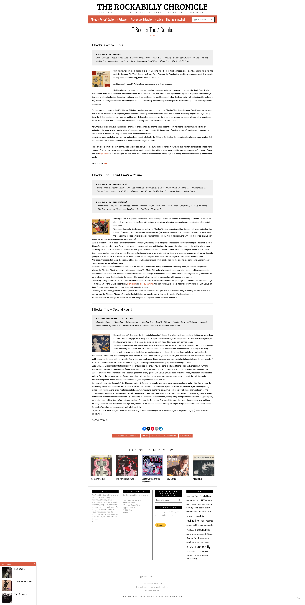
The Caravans (20, 594)
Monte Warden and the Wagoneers (151, 480)
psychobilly (203, 529)
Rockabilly (156, 436)
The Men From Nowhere (125, 479)
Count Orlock (197, 501)
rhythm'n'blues (207, 534)
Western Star (205, 555)
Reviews (152, 35)
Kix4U (190, 516)
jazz (211, 511)
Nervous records (205, 521)
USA (195, 555)
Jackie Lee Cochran (23, 581)
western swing (191, 558)
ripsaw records (204, 542)
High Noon (103, 154)
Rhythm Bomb (192, 538)
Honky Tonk (198, 511)
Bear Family (200, 496)
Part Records (191, 530)
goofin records (198, 508)
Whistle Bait (198, 479)
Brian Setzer (190, 501)
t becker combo (170, 436)
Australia (191, 496)
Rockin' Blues (197, 552)
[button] (212, 19)
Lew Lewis (171, 479)
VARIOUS (198, 555)
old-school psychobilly (203, 525)
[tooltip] (144, 429)
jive (187, 516)
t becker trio (185, 436)
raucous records (191, 534)
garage (204, 504)
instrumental (205, 511)
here (105, 163)
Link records (196, 516)
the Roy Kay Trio (146, 284)
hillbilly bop (190, 511)
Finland (194, 504)
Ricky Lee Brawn (196, 542)
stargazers (204, 552)
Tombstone (189, 555)
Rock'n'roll (191, 547)
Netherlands (190, 525)
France (145, 436)
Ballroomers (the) (98, 479)
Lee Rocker (19, 569)
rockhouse (189, 552)
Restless (199, 534)
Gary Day (209, 504)
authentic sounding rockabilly (126, 436)
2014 (187, 496)
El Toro (204, 500)
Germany (189, 508)
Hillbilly (207, 508)
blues (208, 496)
